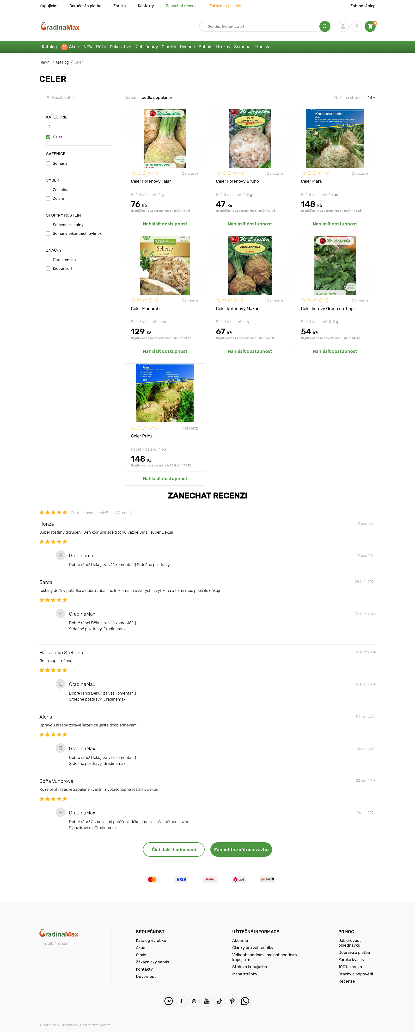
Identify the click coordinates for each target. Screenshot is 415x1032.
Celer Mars (311, 181)
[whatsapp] (245, 1001)
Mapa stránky (244, 974)
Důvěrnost (146, 976)
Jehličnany (147, 46)
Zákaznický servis (225, 6)
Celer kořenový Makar (237, 308)
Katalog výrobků (151, 940)
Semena (242, 46)
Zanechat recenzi (181, 6)
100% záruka (350, 966)
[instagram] (194, 1001)
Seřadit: (132, 97)
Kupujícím (48, 6)
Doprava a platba (354, 952)
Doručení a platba (85, 6)
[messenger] (168, 1001)
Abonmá (240, 940)
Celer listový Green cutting (327, 308)
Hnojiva (262, 46)
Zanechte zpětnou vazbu (241, 849)
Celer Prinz (142, 436)
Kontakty (146, 6)
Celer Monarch (145, 308)
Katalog (49, 46)
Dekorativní (121, 46)
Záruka (119, 6)
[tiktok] (219, 1001)
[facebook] (181, 1001)
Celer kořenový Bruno (237, 181)
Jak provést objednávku (349, 943)
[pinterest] (232, 1001)
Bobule (206, 46)
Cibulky (169, 46)
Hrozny (223, 46)
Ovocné (187, 46)
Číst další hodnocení (174, 849)
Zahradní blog (363, 6)
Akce (74, 46)
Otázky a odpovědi (355, 974)
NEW (88, 46)
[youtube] (207, 1001)
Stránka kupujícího (249, 966)
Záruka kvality (351, 959)
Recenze (346, 981)
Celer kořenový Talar (151, 181)
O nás (141, 954)
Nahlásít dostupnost (165, 224)
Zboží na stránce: (349, 97)
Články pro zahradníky (252, 947)
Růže (101, 46)
